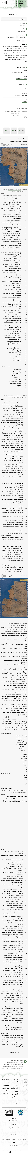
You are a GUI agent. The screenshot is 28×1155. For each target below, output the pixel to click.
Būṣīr (16, 95)
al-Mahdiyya (24, 101)
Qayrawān (22, 95)
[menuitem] (25, 1082)
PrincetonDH (15, 1124)
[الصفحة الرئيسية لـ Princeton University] (14, 1152)
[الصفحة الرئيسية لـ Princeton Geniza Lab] (19, 1112)
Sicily (26, 95)
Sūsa (26, 89)
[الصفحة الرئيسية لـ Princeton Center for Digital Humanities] (9, 1113)
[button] (21, 4)
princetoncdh (15, 1128)
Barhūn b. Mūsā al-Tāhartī (21, 78)
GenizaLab (14, 1120)
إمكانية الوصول (14, 1135)
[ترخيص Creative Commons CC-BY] (14, 1143)
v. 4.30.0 (14, 1148)
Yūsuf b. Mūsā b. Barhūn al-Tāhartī (19, 72)
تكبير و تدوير (9, 144)
